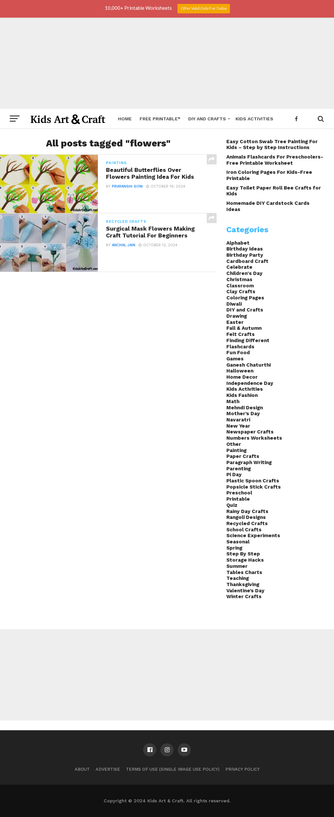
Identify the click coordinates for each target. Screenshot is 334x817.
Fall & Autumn (244, 328)
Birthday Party (244, 255)
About (82, 769)
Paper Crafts (242, 456)
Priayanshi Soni (127, 186)
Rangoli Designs (246, 517)
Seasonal (238, 542)
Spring (234, 548)
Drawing (236, 316)
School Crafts (244, 530)
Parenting (238, 469)
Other (233, 444)
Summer (237, 566)
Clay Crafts (240, 292)
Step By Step (243, 554)
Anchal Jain (123, 245)
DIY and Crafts (207, 118)
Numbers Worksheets (254, 438)
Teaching (237, 578)
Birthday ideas (244, 249)
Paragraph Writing (249, 462)
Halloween (239, 371)
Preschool (239, 493)
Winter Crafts (244, 596)
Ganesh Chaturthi (248, 365)
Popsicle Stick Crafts (253, 487)
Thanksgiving (242, 584)
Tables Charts (244, 572)
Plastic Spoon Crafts (252, 481)
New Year (238, 426)
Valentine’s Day (245, 591)
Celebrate (239, 267)
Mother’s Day (243, 413)
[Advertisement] (167, 63)
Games (235, 359)
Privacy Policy (242, 769)
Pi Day (234, 474)
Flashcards (240, 347)
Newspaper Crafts (250, 432)
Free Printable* (160, 118)
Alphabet (238, 243)
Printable (238, 499)
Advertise (108, 769)
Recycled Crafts (247, 523)
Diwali (234, 304)
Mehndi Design (244, 408)
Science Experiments (253, 535)
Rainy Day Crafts (247, 511)
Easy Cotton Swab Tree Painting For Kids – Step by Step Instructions (272, 145)
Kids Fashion (242, 395)
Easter (235, 322)
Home (125, 118)
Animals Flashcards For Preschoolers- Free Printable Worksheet (274, 160)
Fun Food (238, 353)
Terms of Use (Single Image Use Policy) (173, 769)
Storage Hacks (245, 560)
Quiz (231, 505)
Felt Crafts (240, 334)
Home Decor (242, 377)
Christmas (239, 279)
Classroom (240, 286)
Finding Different (247, 340)
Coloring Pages (245, 298)
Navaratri (238, 420)
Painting (236, 450)
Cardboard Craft (247, 261)
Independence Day (249, 383)
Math (232, 401)
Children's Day (244, 273)
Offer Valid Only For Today (204, 8)
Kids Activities (254, 118)
